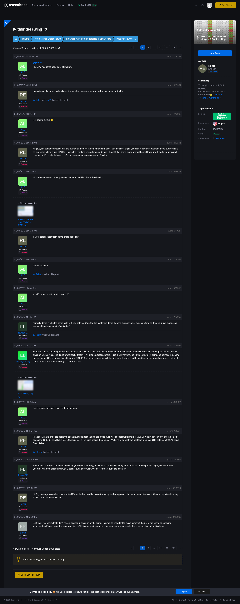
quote (169, 57)
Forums (25, 38)
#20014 (177, 459)
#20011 (177, 431)
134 (173, 47)
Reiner (39, 274)
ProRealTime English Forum (47, 38)
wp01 (48, 100)
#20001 (177, 402)
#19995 (177, 345)
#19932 (177, 85)
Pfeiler (39, 452)
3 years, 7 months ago (209, 98)
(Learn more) (133, 591)
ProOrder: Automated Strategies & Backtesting (88, 38)
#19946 (177, 142)
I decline (201, 592)
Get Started (227, 5)
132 (160, 47)
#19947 (177, 171)
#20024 (177, 488)
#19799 (177, 56)
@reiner (212, 69)
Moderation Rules (227, 600)
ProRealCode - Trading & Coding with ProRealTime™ (34, 600)
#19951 (177, 230)
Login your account (30, 575)
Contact (182, 600)
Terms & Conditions (196, 600)
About (174, 600)
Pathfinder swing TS (126, 38)
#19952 (177, 259)
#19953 (177, 288)
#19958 (177, 317)
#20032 (177, 517)
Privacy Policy (212, 600)
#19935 (177, 114)
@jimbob (37, 62)
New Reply (215, 53)
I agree (184, 592)
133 (167, 47)
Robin (38, 100)
